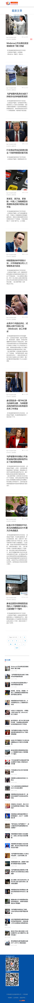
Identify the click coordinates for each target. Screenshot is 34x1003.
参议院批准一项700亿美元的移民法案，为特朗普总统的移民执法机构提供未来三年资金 (17, 404)
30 (15, 644)
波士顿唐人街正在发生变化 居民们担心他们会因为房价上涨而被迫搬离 (20, 881)
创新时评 (14, 146)
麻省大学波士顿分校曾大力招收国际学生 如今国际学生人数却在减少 (19, 933)
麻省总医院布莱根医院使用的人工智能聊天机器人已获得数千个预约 (17, 606)
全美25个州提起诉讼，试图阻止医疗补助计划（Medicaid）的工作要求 (17, 327)
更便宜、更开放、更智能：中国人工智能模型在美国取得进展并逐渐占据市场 (17, 202)
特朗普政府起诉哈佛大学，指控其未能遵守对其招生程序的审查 (19, 796)
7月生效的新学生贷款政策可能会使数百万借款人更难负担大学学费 (20, 762)
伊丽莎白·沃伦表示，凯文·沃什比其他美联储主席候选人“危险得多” (20, 806)
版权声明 (22, 997)
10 (25, 640)
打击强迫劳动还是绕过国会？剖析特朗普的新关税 (17, 151)
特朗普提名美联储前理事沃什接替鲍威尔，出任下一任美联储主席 (19, 816)
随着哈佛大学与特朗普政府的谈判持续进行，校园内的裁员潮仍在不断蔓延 (19, 901)
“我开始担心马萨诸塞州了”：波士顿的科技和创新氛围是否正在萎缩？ (20, 825)
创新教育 (14, 256)
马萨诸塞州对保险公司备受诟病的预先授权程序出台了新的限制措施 (17, 459)
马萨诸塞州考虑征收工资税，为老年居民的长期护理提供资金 (19, 911)
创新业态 (14, 90)
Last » (17, 647)
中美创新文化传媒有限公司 (14, 994)
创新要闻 (14, 39)
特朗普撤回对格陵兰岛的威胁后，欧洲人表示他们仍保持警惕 (19, 835)
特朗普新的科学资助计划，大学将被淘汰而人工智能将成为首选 (17, 263)
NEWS (9, 39)
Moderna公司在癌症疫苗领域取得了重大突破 (17, 44)
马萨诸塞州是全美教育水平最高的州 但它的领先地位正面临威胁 (19, 871)
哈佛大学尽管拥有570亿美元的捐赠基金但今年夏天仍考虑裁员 (17, 528)
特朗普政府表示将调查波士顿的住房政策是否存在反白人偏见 (19, 891)
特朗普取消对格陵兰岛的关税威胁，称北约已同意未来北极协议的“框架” (19, 845)
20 (10, 644)
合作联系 (15, 997)
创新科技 (14, 194)
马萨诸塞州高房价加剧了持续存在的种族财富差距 (17, 95)
